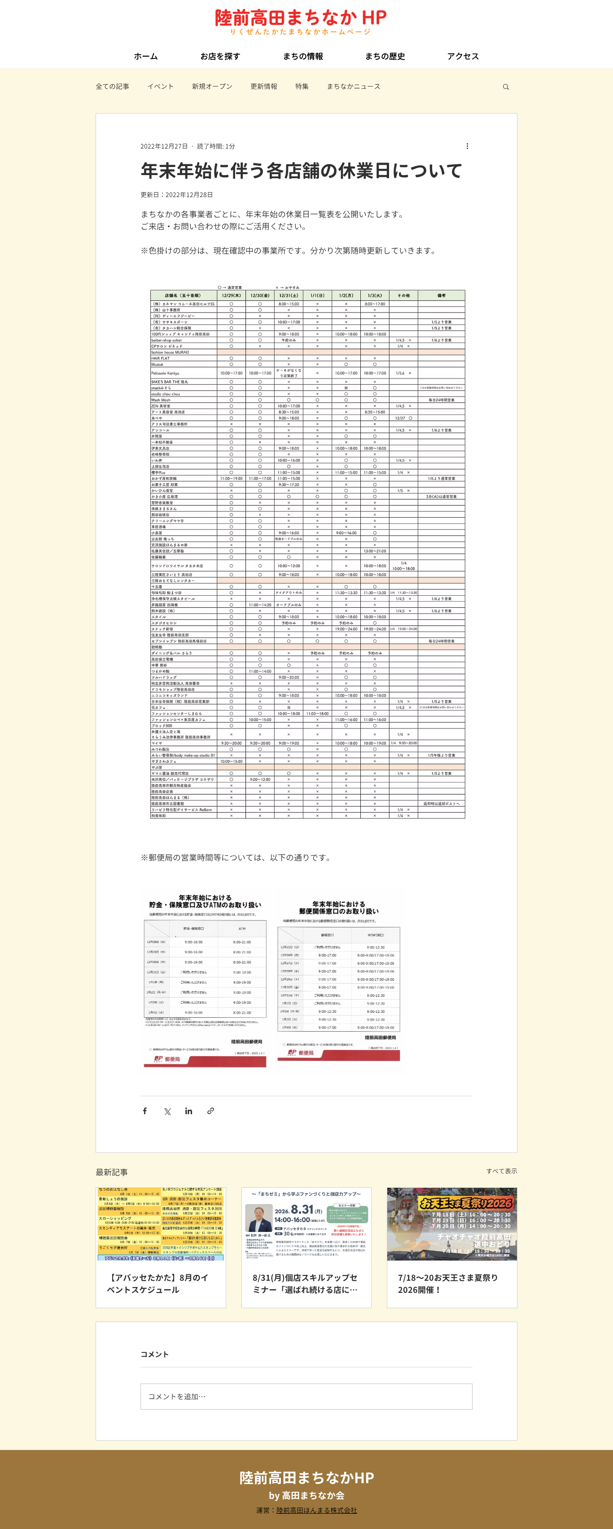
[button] (220, 52)
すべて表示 (501, 1171)
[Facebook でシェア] (144, 1111)
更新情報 (263, 86)
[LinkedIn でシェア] (188, 1111)
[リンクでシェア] (210, 1111)
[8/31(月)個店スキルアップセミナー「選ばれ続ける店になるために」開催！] (307, 1224)
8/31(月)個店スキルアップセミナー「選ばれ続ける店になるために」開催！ (305, 1284)
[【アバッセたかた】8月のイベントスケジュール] (161, 1224)
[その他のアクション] (467, 146)
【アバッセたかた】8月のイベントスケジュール (158, 1284)
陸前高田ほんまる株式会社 (316, 1510)
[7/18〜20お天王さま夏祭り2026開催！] (452, 1224)
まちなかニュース (354, 86)
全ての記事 (112, 86)
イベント (160, 86)
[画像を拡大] (206, 981)
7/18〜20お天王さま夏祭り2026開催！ (448, 1284)
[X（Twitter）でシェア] (166, 1111)
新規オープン (212, 86)
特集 (302, 86)
